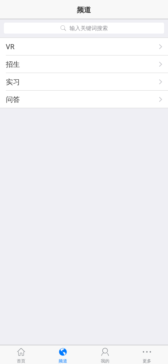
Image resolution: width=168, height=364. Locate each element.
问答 (13, 99)
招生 (13, 64)
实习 (13, 81)
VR (10, 46)
